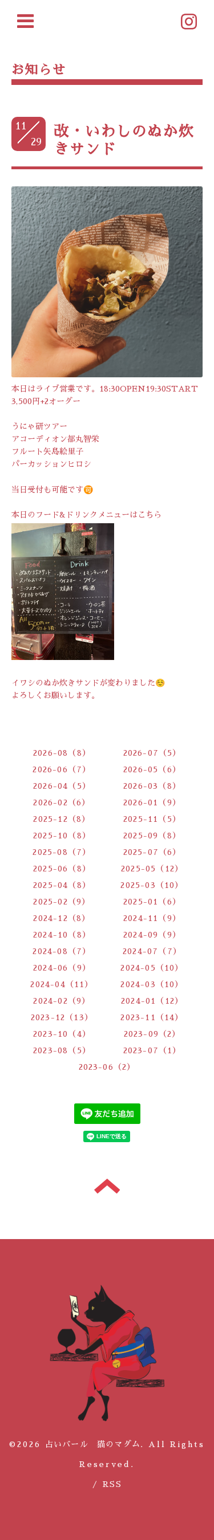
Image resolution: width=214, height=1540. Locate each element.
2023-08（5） (62, 1050)
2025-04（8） (62, 885)
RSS (112, 1484)
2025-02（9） (61, 902)
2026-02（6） (61, 802)
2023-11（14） (151, 1017)
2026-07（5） (152, 753)
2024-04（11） (61, 984)
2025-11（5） (152, 819)
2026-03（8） (152, 786)
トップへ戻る (107, 1186)
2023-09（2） (152, 1034)
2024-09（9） (152, 935)
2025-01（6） (152, 902)
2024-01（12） (152, 1001)
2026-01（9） (152, 802)
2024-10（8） (62, 935)
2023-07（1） (152, 1050)
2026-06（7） (62, 769)
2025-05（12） (152, 869)
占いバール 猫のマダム (92, 1444)
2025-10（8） (62, 836)
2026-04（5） (62, 786)
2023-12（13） (62, 1017)
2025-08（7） (62, 852)
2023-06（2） (107, 1067)
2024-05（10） (151, 968)
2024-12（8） (61, 918)
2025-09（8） (152, 836)
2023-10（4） (62, 1034)
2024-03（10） (151, 984)
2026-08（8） (62, 753)
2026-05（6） (152, 769)
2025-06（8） (62, 869)
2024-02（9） (61, 1001)
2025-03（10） (151, 885)
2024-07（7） (152, 951)
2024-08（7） (62, 951)
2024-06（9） (62, 968)
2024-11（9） (152, 918)
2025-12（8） (61, 819)
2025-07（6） (152, 852)
